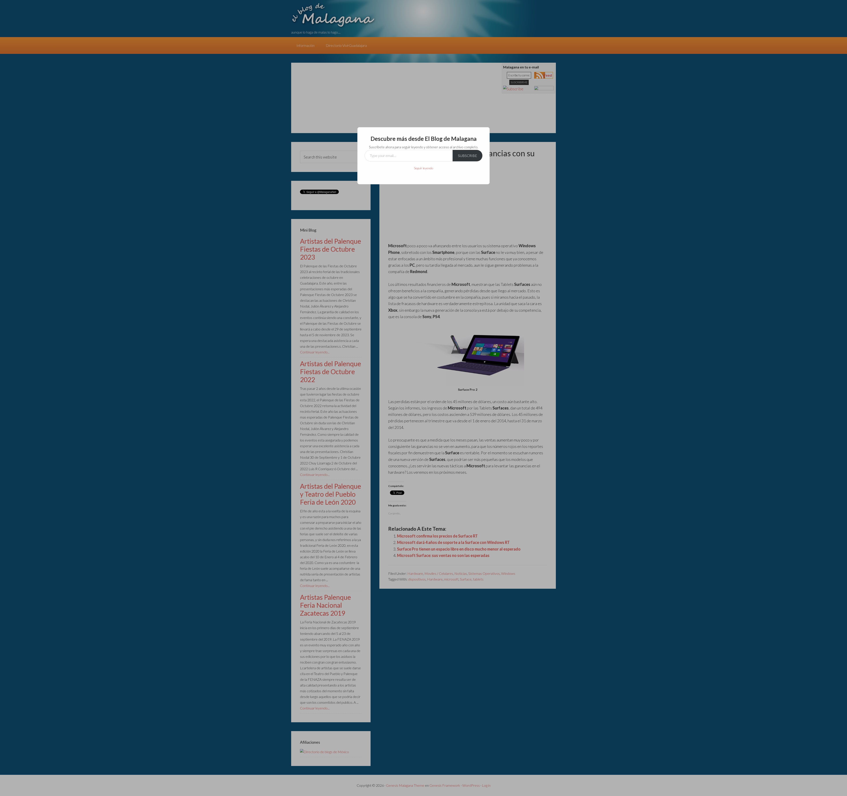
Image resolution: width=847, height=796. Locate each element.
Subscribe (467, 155)
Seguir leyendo (423, 168)
